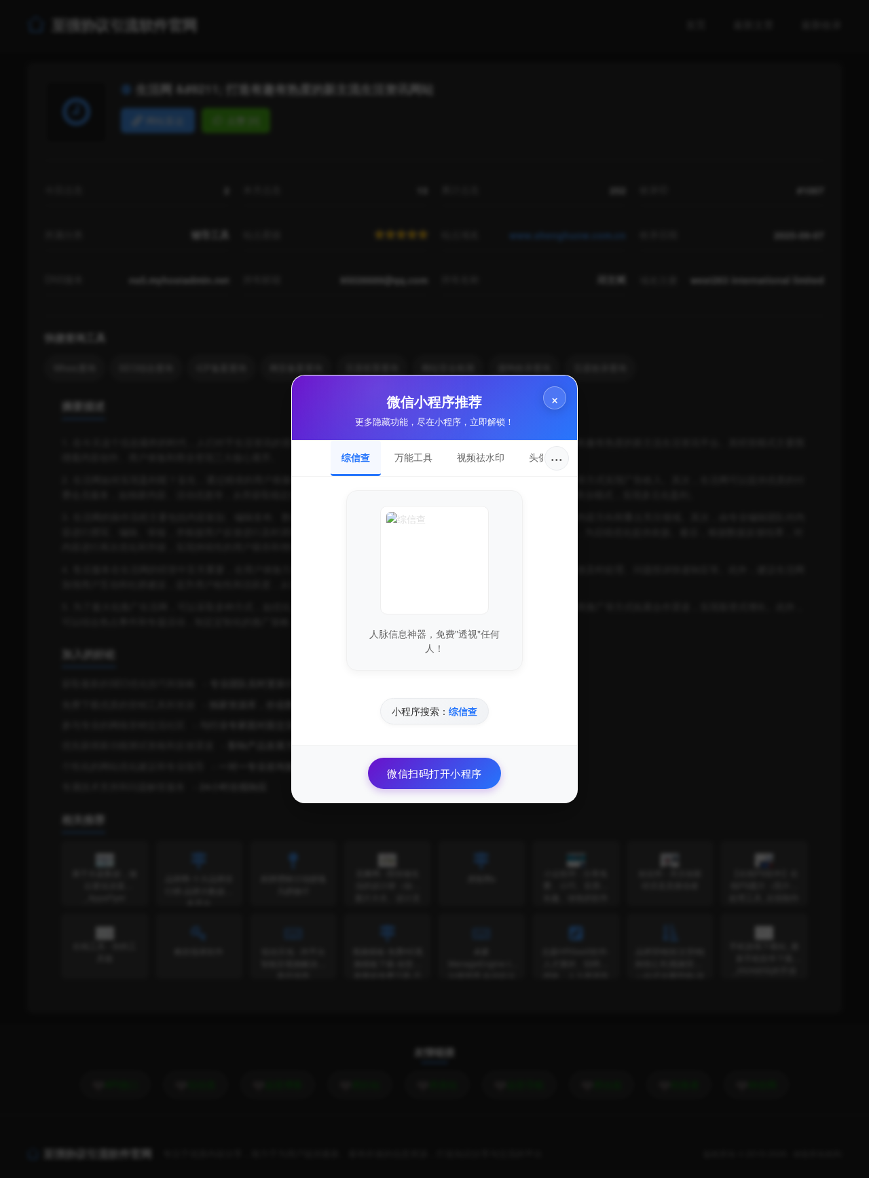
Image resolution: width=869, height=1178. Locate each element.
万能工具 (413, 457)
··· (557, 458)
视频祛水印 (480, 457)
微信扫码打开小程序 (434, 773)
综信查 (355, 457)
